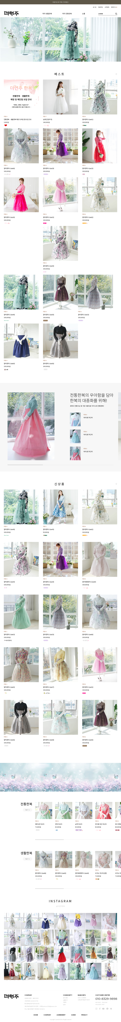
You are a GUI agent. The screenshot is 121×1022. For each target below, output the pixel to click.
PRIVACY (84, 1015)
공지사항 (65, 998)
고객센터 (107, 7)
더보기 (27, 809)
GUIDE (73, 1015)
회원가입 (100, 7)
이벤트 (64, 1002)
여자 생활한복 (47, 14)
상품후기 (65, 1000)
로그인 (94, 7)
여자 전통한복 (67, 14)
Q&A (64, 1004)
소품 (83, 14)
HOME (36, 1015)
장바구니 (114, 7)
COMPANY (47, 1015)
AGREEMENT (61, 1015)
